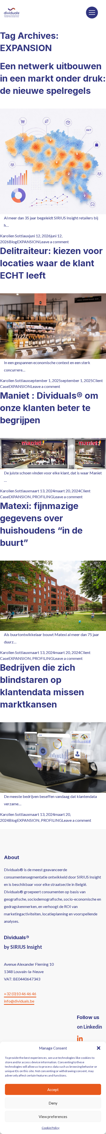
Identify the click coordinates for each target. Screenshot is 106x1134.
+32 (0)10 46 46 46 (20, 993)
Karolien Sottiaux (14, 235)
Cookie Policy (50, 1128)
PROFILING (42, 496)
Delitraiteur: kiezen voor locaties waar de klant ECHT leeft (51, 263)
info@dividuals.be (19, 1001)
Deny (53, 1103)
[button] (98, 1048)
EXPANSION (28, 241)
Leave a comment (54, 241)
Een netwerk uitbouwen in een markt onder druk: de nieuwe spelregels (53, 78)
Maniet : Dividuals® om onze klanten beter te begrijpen (49, 407)
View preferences (53, 1116)
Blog (13, 241)
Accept (53, 1089)
